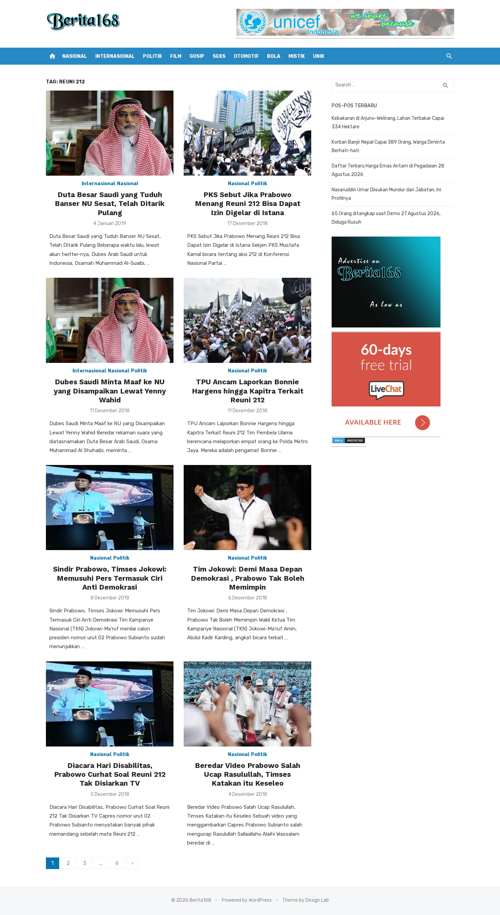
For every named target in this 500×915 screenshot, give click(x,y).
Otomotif (246, 56)
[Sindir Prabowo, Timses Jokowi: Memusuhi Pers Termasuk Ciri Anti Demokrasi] (109, 507)
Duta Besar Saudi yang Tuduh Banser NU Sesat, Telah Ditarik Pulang (110, 203)
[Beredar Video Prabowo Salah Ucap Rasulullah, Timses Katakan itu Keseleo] (247, 704)
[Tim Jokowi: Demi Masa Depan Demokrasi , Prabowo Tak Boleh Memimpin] (247, 507)
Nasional (74, 56)
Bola (273, 56)
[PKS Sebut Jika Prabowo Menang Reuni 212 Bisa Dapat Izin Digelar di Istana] (247, 133)
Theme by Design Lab (305, 900)
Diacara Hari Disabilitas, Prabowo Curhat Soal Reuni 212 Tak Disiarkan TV (110, 774)
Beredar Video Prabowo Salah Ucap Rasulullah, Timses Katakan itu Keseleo (247, 774)
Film (175, 56)
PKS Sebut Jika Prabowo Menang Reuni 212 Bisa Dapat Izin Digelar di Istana (247, 203)
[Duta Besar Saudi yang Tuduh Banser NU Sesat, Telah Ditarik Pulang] (109, 133)
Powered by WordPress (247, 900)
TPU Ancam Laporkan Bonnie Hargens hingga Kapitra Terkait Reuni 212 (247, 391)
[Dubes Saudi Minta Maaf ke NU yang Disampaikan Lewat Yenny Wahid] (109, 320)
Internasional (115, 56)
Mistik (296, 56)
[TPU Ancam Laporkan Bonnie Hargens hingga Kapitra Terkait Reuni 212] (247, 320)
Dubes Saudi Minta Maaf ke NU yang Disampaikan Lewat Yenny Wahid (110, 391)
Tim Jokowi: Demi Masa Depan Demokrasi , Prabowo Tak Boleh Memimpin (247, 578)
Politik (152, 56)
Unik (318, 56)
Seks (219, 56)
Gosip (196, 56)
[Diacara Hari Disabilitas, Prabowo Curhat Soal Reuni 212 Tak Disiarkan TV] (109, 704)
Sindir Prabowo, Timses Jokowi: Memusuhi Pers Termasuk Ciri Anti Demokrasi (110, 578)
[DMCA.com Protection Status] (349, 443)
